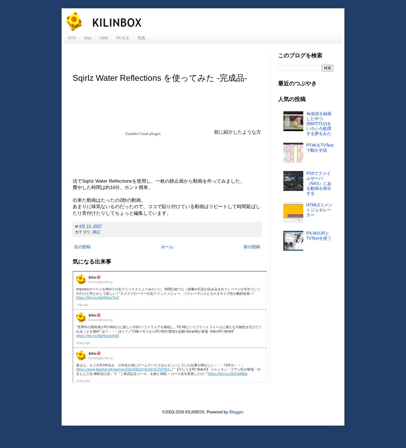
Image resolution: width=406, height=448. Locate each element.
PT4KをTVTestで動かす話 (319, 147)
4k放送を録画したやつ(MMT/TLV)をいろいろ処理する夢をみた (318, 123)
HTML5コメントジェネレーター (319, 210)
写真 (141, 38)
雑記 (96, 232)
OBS (104, 38)
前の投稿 (252, 246)
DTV (72, 38)
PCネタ (122, 38)
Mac (88, 38)
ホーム (167, 246)
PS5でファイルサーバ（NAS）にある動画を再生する (318, 183)
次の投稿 (82, 246)
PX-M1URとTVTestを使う (318, 235)
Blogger (236, 412)
